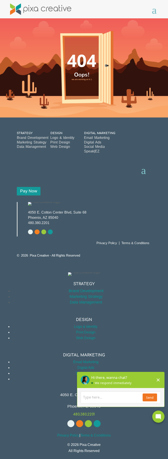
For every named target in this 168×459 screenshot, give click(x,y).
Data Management (31, 146)
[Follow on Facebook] (30, 232)
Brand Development (32, 138)
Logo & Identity (62, 138)
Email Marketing (97, 138)
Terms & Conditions (135, 243)
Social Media (94, 146)
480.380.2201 (38, 223)
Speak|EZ (92, 151)
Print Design (60, 142)
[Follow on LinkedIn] (43, 232)
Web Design (60, 146)
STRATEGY (25, 133)
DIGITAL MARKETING (99, 133)
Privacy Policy (106, 243)
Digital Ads (92, 142)
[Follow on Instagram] (50, 232)
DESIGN (56, 133)
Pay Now (28, 191)
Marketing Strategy (31, 142)
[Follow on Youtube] (37, 232)
